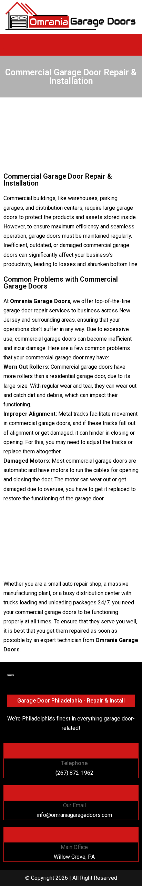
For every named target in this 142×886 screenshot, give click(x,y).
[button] (71, 43)
